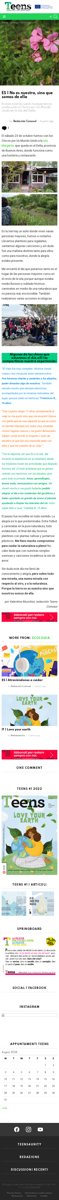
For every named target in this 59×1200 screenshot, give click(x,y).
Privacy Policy (14, 1193)
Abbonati (31, 1196)
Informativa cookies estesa (38, 1193)
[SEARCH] (55, 16)
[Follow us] (50, 16)
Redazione (17, 1196)
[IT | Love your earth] (29, 710)
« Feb (4, 1108)
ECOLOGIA (41, 638)
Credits (44, 1196)
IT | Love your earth (16, 729)
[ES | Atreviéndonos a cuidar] (29, 661)
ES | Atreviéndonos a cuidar (22, 680)
